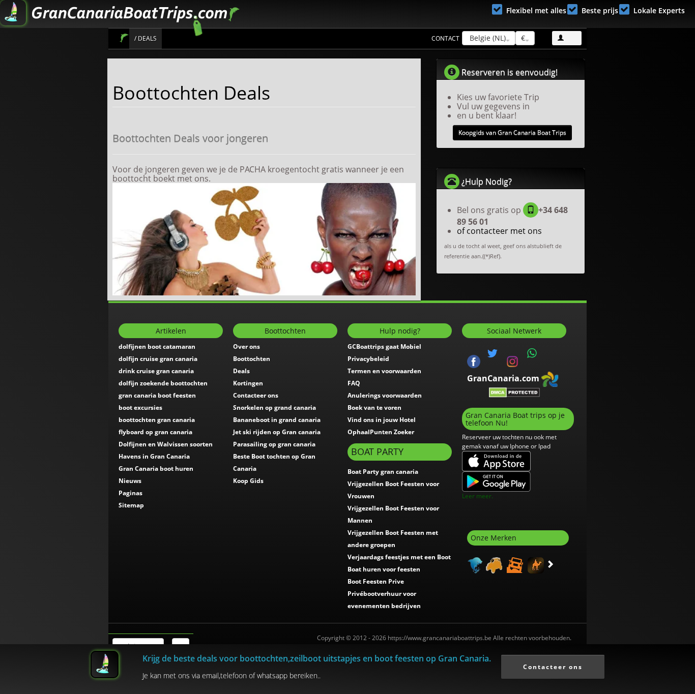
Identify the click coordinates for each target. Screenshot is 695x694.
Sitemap (131, 505)
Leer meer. (477, 496)
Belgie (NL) (487, 38)
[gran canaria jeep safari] (513, 564)
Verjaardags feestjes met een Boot (399, 557)
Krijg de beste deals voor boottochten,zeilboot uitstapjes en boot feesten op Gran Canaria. (316, 658)
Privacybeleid (368, 358)
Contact (445, 38)
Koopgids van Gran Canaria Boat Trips (512, 132)
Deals (241, 371)
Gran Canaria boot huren (156, 468)
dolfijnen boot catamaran (157, 346)
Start (124, 38)
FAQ (353, 383)
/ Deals (145, 38)
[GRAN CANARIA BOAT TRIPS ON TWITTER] (492, 353)
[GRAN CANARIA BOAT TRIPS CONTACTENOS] (532, 353)
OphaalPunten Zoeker (380, 432)
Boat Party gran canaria (382, 471)
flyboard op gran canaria (155, 432)
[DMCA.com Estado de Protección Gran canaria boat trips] (514, 391)
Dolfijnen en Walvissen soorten (166, 444)
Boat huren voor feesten (383, 569)
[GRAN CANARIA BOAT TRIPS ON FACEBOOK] (473, 360)
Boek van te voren (374, 407)
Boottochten (251, 358)
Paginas (130, 493)
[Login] (567, 38)
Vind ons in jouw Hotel (381, 419)
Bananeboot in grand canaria (277, 419)
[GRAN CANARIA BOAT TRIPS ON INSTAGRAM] (512, 360)
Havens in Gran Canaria (154, 456)
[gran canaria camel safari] (534, 564)
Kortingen (248, 383)
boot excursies (140, 407)
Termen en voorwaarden (384, 371)
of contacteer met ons (499, 230)
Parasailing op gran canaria (274, 444)
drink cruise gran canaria (156, 371)
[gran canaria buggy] (492, 564)
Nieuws (130, 480)
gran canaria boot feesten (157, 395)
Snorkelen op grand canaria (274, 407)
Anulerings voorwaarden (384, 395)
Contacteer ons (255, 395)
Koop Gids (248, 480)
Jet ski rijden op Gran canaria (277, 432)
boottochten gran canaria (157, 419)
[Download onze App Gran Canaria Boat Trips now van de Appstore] (496, 461)
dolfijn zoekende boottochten (163, 383)
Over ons (246, 346)
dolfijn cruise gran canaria (158, 358)
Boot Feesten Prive (375, 581)
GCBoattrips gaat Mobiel (384, 346)
